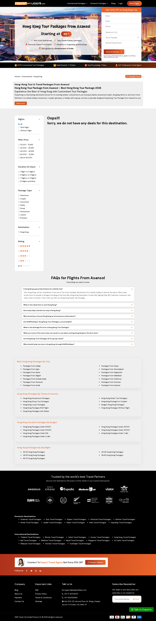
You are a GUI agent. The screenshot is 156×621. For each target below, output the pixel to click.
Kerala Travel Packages (30, 522)
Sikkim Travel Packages (76, 522)
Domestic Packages (98, 3)
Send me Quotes (112, 52)
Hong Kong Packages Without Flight (115, 408)
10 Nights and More (27, 181)
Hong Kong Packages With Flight (36, 408)
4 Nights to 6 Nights (28, 175)
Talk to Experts (142, 609)
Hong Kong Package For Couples (114, 401)
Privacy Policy (41, 594)
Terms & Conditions (43, 597)
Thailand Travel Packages (30, 537)
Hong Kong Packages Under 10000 (37, 427)
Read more (20, 103)
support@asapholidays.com (75, 590)
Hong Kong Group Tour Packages (36, 401)
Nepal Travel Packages (75, 540)
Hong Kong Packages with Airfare (36, 411)
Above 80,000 (26, 157)
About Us (18, 594)
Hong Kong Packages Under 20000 (115, 427)
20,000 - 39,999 (27, 148)
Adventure (24, 195)
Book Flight (134, 3)
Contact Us (19, 601)
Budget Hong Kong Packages (112, 405)
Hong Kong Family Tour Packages (114, 398)
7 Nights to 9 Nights (28, 178)
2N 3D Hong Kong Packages (34, 452)
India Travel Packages (97, 522)
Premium (23, 218)
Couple (23, 199)
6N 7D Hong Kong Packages (34, 458)
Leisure (23, 215)
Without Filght (26, 130)
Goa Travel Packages (54, 519)
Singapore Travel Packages (99, 540)
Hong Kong (24, 232)
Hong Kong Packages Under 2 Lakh (36, 436)
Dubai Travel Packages (77, 537)
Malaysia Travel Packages (31, 544)
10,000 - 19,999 (26, 145)
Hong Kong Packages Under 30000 (37, 430)
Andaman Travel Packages (31, 519)
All (21, 124)
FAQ (36, 590)
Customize (24, 202)
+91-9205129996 (70, 597)
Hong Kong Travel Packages (125, 537)
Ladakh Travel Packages (52, 522)
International (27, 76)
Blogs (113, 3)
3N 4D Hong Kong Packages (112, 452)
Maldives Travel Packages (51, 540)
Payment (18, 597)
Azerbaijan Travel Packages (80, 544)
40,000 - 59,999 (27, 151)
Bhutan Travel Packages (54, 537)
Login (120, 3)
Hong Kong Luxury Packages (34, 405)
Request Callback (96, 562)
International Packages (76, 3)
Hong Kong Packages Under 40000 (115, 430)
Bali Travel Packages (29, 540)
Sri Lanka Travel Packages (124, 540)
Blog (16, 590)
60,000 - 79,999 (27, 154)
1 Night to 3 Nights (27, 172)
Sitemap (38, 601)
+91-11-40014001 (71, 594)
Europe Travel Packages (100, 537)
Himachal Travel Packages (101, 519)
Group (22, 208)
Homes (17, 76)
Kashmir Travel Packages (125, 519)
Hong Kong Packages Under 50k (35, 433)
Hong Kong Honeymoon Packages (36, 398)
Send (137, 599)
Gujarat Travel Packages (76, 519)
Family (22, 205)
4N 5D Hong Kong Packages (34, 455)
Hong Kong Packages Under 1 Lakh (114, 433)
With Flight (24, 127)
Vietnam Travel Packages (55, 544)
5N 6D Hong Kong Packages (112, 455)
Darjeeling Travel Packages (121, 522)
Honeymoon (25, 211)
